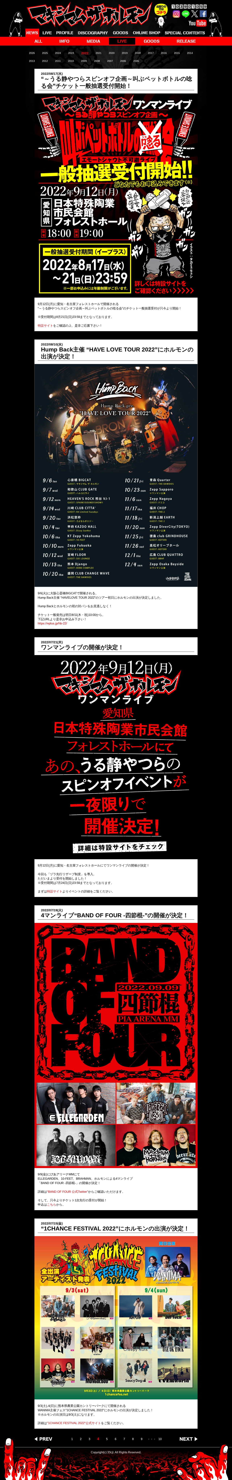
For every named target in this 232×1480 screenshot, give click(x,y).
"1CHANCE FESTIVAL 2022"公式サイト (74, 1423)
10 (160, 1439)
